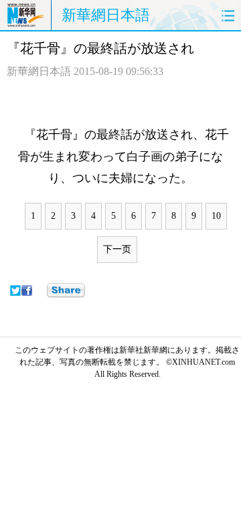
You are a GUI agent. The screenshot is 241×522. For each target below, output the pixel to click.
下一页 (117, 249)
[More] (66, 290)
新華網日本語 (106, 15)
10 (216, 216)
